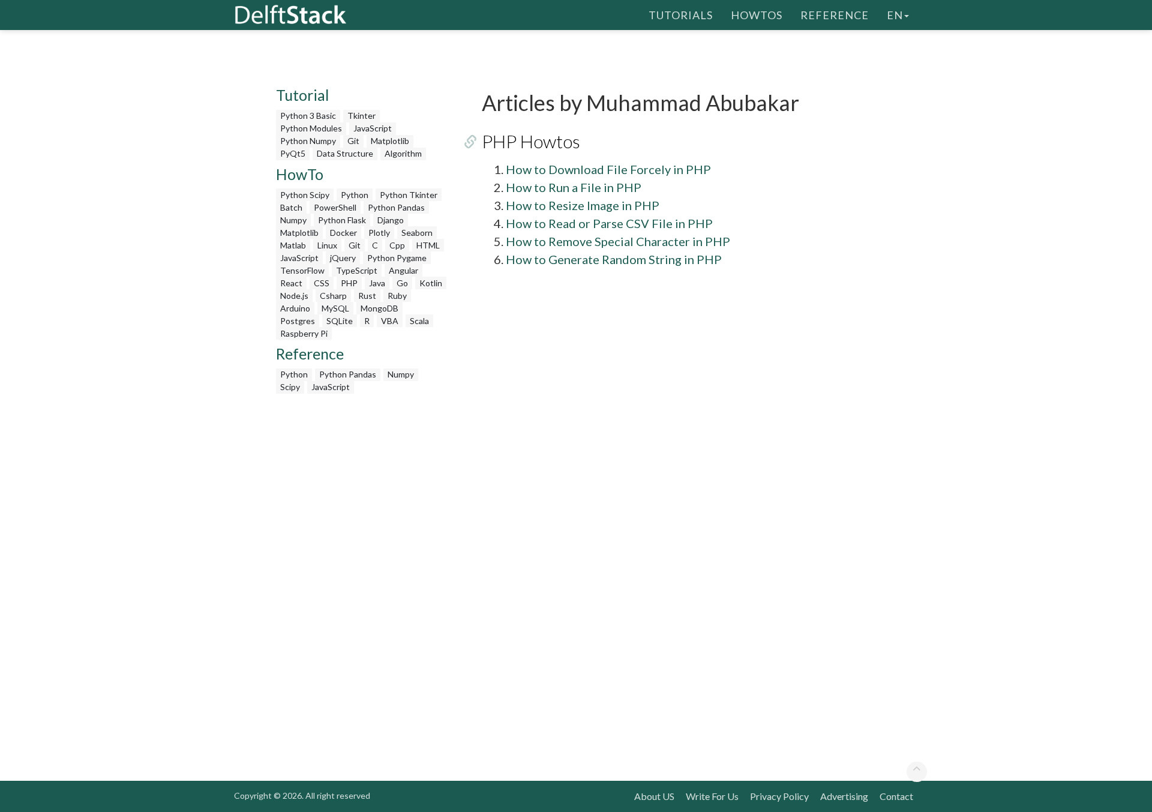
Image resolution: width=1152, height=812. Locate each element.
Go (402, 283)
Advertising (844, 796)
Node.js (294, 295)
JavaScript (372, 128)
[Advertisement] (48, 231)
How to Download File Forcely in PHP (608, 169)
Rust (367, 295)
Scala (419, 321)
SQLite (339, 321)
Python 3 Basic (308, 115)
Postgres (297, 321)
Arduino (295, 308)
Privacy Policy (779, 796)
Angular (403, 270)
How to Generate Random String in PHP (614, 259)
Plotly (379, 232)
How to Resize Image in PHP (582, 205)
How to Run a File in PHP (573, 187)
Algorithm (403, 153)
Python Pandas (396, 207)
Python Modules (311, 128)
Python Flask (342, 220)
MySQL (335, 308)
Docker (343, 232)
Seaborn (417, 232)
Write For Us (712, 796)
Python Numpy (308, 141)
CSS (321, 283)
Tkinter (361, 115)
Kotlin (430, 283)
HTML (428, 245)
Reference (834, 15)
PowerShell (335, 207)
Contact (896, 796)
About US (654, 796)
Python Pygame (397, 258)
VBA (389, 321)
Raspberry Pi (304, 333)
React (291, 283)
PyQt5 (292, 153)
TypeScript (356, 270)
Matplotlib (390, 141)
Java (377, 283)
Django (390, 220)
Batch (291, 207)
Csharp (333, 295)
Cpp (397, 245)
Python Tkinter (408, 195)
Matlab (293, 245)
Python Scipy (304, 195)
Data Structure (345, 153)
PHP (349, 283)
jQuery (343, 258)
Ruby (397, 295)
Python (354, 195)
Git (353, 141)
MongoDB (379, 308)
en (895, 15)
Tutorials (681, 15)
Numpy (293, 220)
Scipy (290, 387)
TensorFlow (302, 270)
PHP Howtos (531, 141)
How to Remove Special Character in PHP (618, 241)
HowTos (756, 15)
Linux (327, 245)
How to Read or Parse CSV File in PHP (609, 223)
